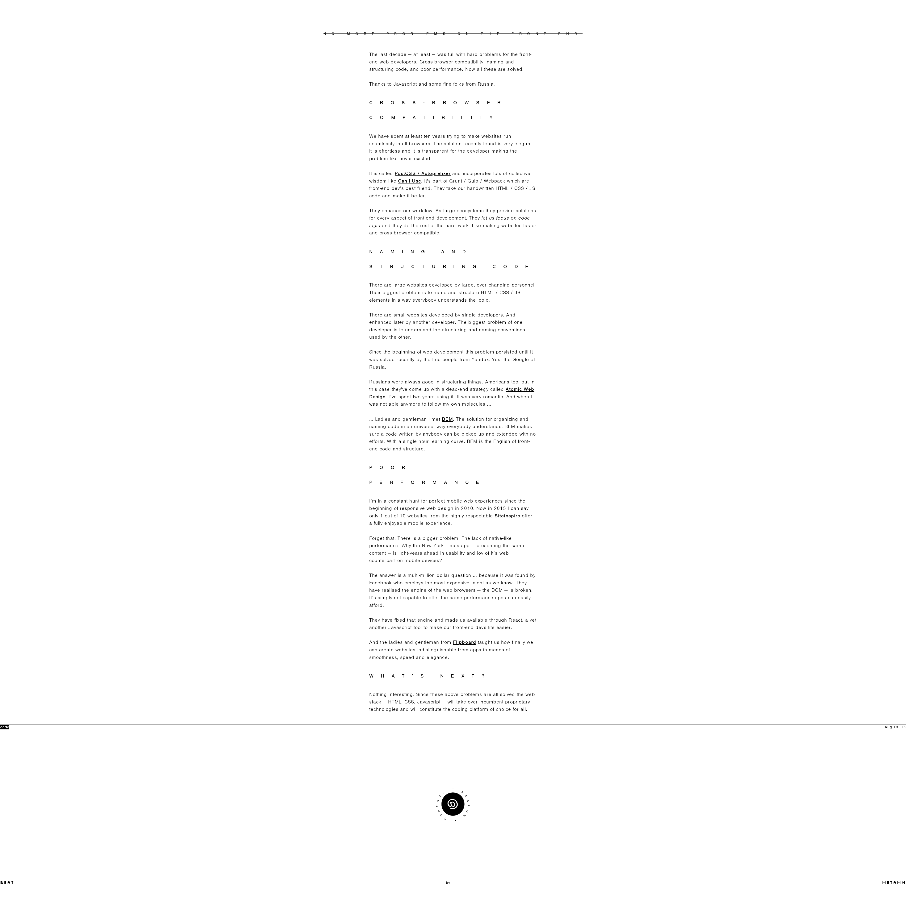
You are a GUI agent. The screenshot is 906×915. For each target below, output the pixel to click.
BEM (447, 419)
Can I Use (409, 181)
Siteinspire (507, 516)
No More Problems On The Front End (453, 33)
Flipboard (464, 642)
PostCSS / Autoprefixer (423, 173)
